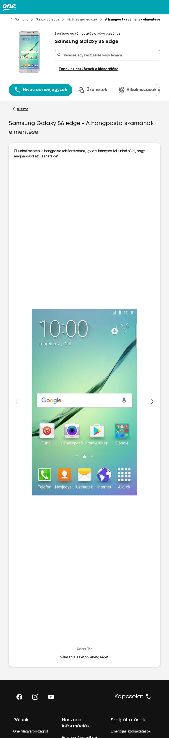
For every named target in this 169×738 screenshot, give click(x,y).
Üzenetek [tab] (96, 90)
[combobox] (111, 55)
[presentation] (84, 90)
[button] (19, 697)
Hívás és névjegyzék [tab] (45, 90)
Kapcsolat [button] (128, 696)
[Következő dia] (152, 401)
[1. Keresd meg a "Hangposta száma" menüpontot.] (84, 402)
